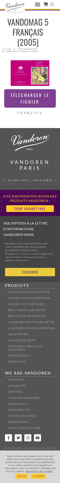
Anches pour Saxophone (29, 298)
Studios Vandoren (24, 397)
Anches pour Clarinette (29, 292)
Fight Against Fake (24, 428)
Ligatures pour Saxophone (31, 328)
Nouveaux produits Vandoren (25, 348)
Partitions (17, 361)
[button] (37, 4)
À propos (16, 379)
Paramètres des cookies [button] (39, 471)
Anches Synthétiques (26, 304)
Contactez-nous (22, 416)
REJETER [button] (21, 476)
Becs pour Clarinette (26, 310)
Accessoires (18, 334)
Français (30, 113)
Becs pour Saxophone (27, 316)
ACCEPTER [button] (38, 476)
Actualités (17, 385)
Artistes (15, 391)
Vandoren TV (19, 410)
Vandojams (17, 403)
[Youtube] (37, 437)
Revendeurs (18, 422)
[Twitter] (18, 437)
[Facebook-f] (8, 437)
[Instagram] (27, 437)
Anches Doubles (22, 340)
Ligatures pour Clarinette (31, 322)
